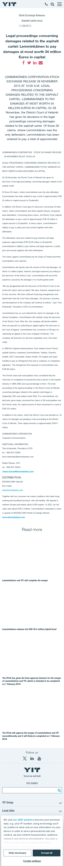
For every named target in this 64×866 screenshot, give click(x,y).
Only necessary (17, 853)
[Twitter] (29, 62)
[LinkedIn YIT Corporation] (32, 758)
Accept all (46, 853)
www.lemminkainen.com (13, 517)
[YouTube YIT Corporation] (39, 758)
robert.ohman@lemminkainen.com (18, 471)
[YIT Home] (9, 4)
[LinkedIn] (35, 62)
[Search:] (59, 790)
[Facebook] (23, 62)
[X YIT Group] (24, 758)
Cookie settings (32, 861)
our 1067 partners (23, 820)
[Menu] (59, 4)
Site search (32, 783)
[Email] (40, 62)
